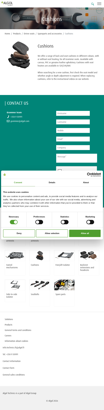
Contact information (12, 361)
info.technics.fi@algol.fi (13, 347)
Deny (19, 233)
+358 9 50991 (16, 116)
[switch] (39, 222)
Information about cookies (16, 341)
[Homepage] (10, 3)
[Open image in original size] (19, 55)
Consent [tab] (18, 182)
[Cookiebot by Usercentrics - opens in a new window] (89, 175)
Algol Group (31, 393)
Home (7, 33)
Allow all (85, 233)
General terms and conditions (18, 330)
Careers (8, 335)
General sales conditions (14, 374)
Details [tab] (52, 182)
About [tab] (86, 182)
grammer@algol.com (19, 121)
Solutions (9, 319)
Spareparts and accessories (50, 33)
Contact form (8, 368)
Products (17, 33)
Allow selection (52, 233)
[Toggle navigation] (100, 4)
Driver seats (29, 33)
